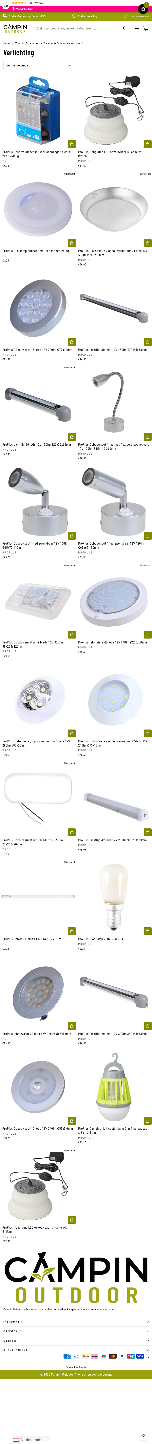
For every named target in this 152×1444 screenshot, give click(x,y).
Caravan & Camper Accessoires (62, 43)
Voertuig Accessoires (27, 43)
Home (6, 43)
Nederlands (30, 1440)
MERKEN (9, 1340)
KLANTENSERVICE (17, 1350)
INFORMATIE (13, 1322)
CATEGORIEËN (14, 1331)
